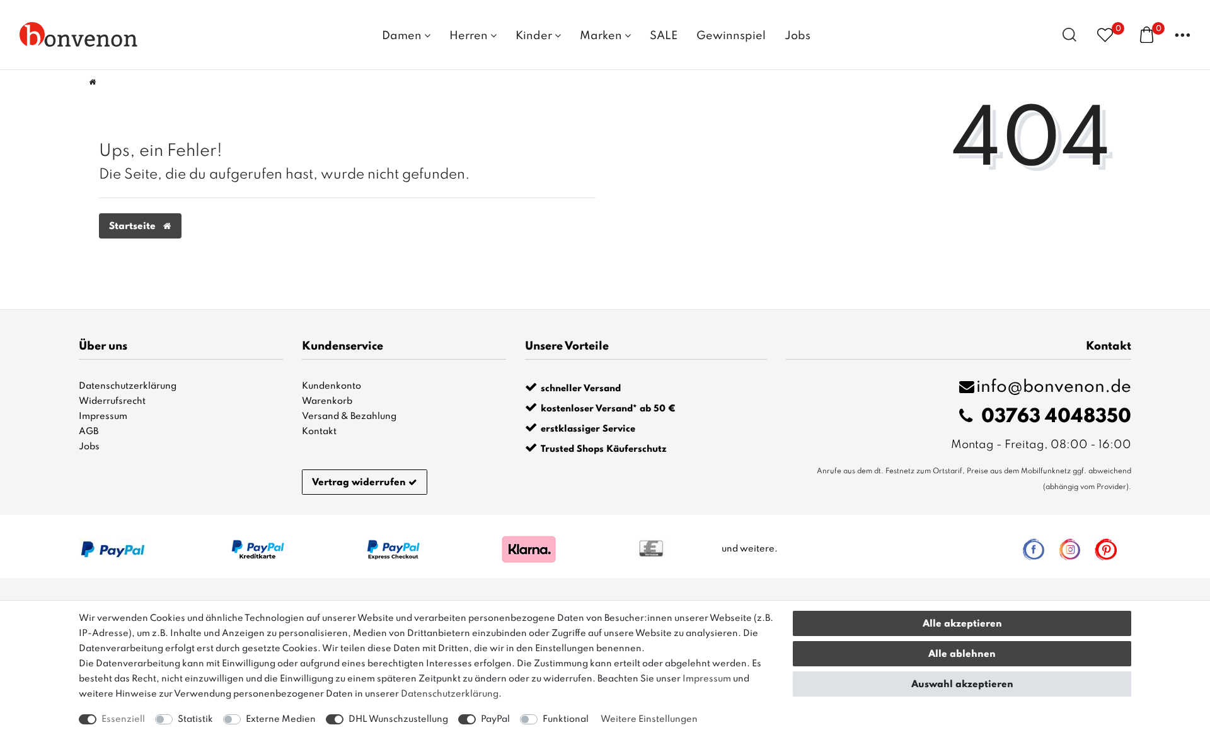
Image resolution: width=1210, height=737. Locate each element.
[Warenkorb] (1146, 34)
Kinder (535, 36)
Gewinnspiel (731, 36)
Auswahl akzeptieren (962, 685)
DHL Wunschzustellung (398, 719)
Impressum (103, 416)
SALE (663, 36)
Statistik (195, 719)
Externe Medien (281, 719)
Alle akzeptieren (962, 624)
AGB (88, 431)
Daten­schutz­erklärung (449, 694)
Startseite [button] (133, 226)
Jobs (797, 36)
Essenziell (123, 719)
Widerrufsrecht (112, 401)
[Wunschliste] (1105, 34)
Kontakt (319, 431)
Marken (602, 36)
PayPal (495, 719)
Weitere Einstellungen (649, 719)
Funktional (566, 719)
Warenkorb (327, 401)
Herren (469, 36)
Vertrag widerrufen (359, 483)
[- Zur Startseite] (79, 34)
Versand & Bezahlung (349, 416)
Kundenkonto (331, 386)
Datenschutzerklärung (127, 386)
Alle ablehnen (962, 654)
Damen (403, 36)
